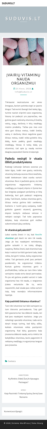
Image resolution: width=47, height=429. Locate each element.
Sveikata (12, 361)
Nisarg (40, 423)
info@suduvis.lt (23, 92)
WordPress (25, 423)
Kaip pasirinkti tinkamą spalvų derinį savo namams (23, 393)
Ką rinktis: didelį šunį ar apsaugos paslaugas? (23, 378)
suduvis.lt (8, 3)
